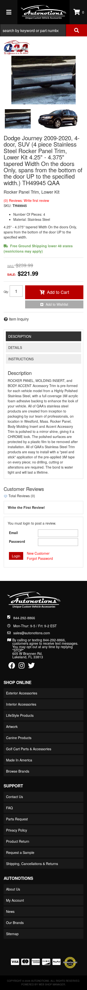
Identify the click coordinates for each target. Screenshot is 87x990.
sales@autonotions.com (31, 633)
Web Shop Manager (52, 984)
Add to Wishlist (57, 304)
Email (13, 532)
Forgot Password (40, 558)
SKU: (7, 205)
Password (17, 541)
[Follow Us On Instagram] (22, 666)
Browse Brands (17, 771)
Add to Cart (58, 292)
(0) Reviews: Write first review (26, 200)
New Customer (38, 553)
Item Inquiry (19, 319)
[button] (43, 30)
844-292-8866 (24, 617)
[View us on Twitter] (31, 666)
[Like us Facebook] (11, 666)
